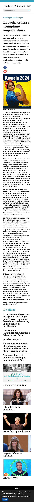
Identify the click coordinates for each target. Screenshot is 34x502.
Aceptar (5, 499)
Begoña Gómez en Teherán (12, 454)
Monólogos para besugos (13, 17)
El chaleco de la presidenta (11, 408)
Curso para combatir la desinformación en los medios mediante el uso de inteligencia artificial (15, 347)
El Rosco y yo (10, 477)
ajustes (26, 496)
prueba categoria (12, 339)
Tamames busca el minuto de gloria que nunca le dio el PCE (14, 357)
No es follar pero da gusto (16, 431)
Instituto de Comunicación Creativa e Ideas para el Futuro (16, 333)
